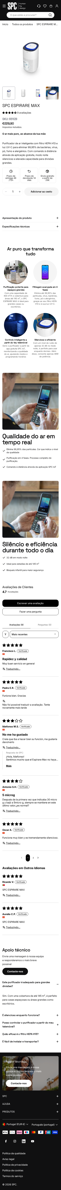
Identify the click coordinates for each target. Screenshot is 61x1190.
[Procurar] (50, 15)
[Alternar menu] (4, 6)
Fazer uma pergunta (31, 611)
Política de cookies (12, 1170)
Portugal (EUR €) (16, 1124)
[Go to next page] (38, 857)
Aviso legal (8, 1159)
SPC (14, 1184)
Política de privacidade (15, 1164)
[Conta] (57, 6)
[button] (9, 112)
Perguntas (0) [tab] (44, 624)
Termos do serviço (12, 1176)
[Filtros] (5, 634)
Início (5, 24)
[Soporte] (39, 6)
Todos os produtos (22, 24)
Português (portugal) (43, 1124)
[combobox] (30, 15)
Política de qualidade (13, 1153)
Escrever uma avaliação (30, 603)
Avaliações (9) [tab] (16, 624)
